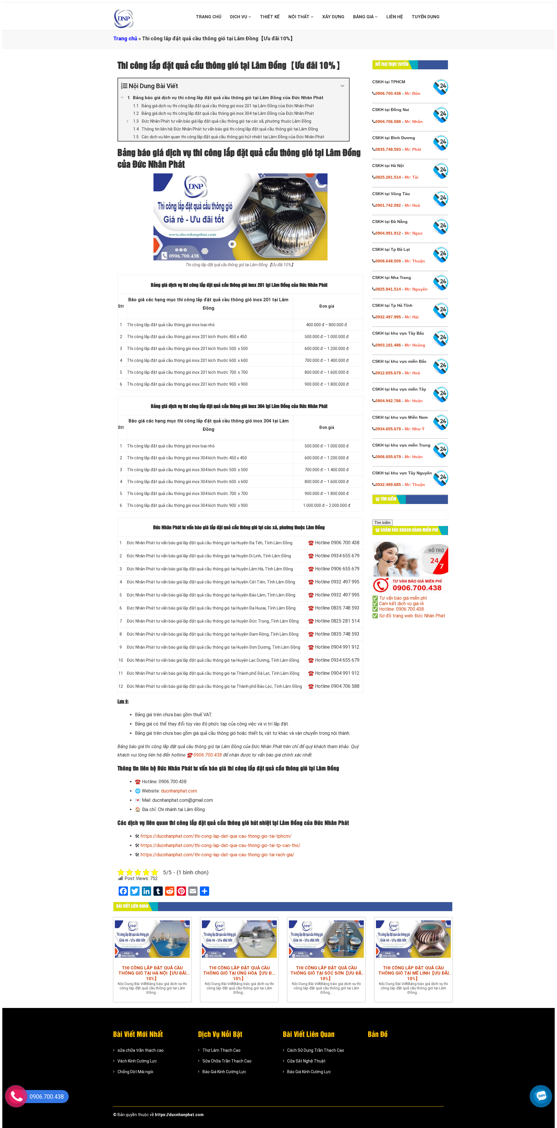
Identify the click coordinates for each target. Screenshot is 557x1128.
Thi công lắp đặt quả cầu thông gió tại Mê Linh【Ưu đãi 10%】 (413, 973)
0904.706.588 (388, 121)
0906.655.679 (388, 456)
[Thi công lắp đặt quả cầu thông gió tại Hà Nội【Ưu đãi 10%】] (152, 940)
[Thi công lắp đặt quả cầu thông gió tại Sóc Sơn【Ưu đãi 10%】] (326, 940)
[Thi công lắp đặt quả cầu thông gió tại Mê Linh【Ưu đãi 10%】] (413, 940)
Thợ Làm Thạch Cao (221, 1050)
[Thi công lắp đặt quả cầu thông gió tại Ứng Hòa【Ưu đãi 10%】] (239, 940)
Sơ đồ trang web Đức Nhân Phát (412, 616)
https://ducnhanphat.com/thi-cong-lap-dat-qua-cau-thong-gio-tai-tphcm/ (216, 836)
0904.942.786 (388, 400)
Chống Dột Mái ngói (135, 1071)
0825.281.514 (388, 177)
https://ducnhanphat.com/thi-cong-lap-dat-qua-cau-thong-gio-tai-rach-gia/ (217, 854)
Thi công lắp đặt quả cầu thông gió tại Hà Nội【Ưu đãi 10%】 (152, 973)
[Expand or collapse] (342, 86)
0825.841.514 (388, 289)
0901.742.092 (388, 205)
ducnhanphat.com (179, 791)
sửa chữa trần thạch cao (140, 1050)
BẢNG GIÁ (364, 16)
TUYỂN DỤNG (426, 16)
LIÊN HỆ (394, 16)
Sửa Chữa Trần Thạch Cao (227, 1061)
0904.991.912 (388, 233)
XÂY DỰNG (333, 16)
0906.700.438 (207, 755)
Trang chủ (125, 38)
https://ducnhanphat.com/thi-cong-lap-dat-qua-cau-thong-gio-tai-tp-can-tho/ (221, 845)
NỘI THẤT (299, 16)
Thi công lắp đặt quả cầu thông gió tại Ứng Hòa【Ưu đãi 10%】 (239, 973)
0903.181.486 (388, 345)
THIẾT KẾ (270, 16)
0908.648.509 (388, 261)
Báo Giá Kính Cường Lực (224, 1071)
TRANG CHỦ (208, 16)
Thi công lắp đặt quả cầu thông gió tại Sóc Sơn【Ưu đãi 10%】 (326, 973)
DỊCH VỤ (239, 16)
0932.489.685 (388, 484)
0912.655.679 (388, 373)
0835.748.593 (388, 149)
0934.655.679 (388, 429)
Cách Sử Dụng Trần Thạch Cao (315, 1050)
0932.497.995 (388, 317)
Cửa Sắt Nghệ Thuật (306, 1061)
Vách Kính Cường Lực (137, 1061)
